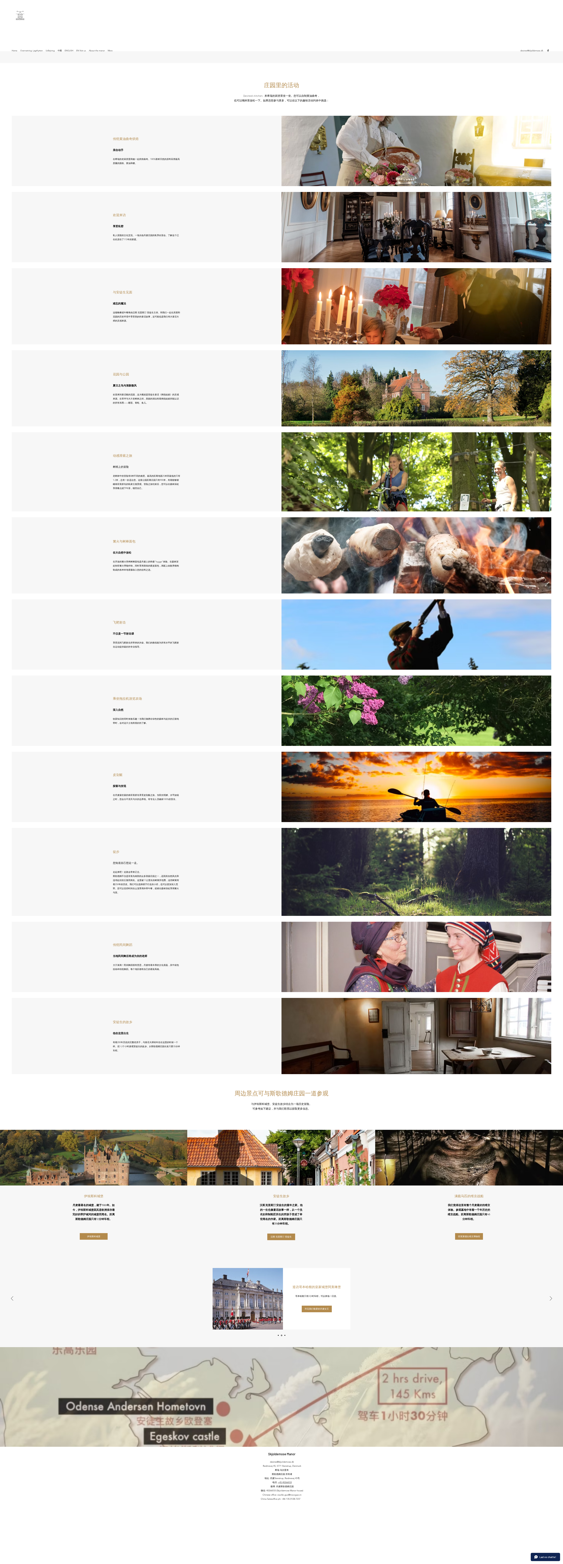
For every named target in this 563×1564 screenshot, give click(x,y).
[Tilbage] (12, 1298)
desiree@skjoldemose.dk (531, 50)
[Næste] (551, 1298)
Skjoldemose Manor (281, 1454)
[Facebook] (548, 50)
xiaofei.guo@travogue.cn (289, 1494)
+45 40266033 (285, 1482)
